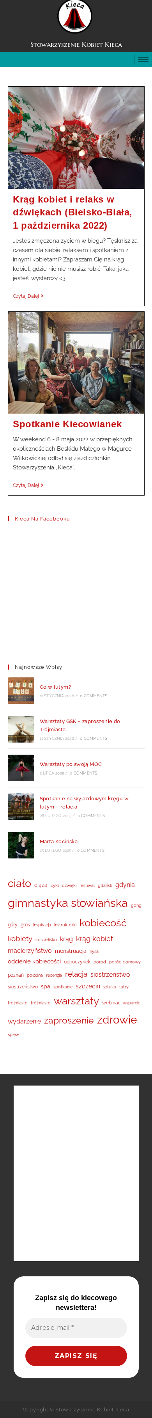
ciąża (41, 885)
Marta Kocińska (59, 841)
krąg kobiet (94, 939)
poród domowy (125, 962)
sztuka (109, 986)
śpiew (13, 1034)
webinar (111, 1003)
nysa (94, 951)
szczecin (88, 986)
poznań (16, 975)
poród (100, 962)
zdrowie (117, 1019)
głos (25, 925)
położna (35, 975)
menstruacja (71, 951)
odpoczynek (77, 962)
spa (45, 986)
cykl (55, 885)
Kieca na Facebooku (42, 519)
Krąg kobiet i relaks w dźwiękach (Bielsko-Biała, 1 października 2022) (73, 212)
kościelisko (46, 939)
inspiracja (42, 924)
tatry (124, 986)
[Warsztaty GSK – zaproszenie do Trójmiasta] (21, 729)
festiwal (87, 885)
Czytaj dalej (28, 296)
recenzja (54, 975)
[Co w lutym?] (21, 690)
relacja (76, 974)
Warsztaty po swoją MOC (71, 764)
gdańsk (105, 885)
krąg (66, 939)
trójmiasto (41, 1002)
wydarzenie (24, 1021)
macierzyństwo (30, 950)
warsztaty (76, 1001)
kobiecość (103, 923)
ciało (19, 883)
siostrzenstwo (110, 974)
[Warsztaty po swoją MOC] (21, 768)
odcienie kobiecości (34, 961)
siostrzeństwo (23, 987)
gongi (136, 905)
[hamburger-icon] (143, 59)
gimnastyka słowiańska (68, 903)
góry (13, 925)
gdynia (125, 884)
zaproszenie (69, 1020)
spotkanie (62, 986)
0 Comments (93, 696)
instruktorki (65, 924)
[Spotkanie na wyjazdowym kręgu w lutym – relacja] (21, 806)
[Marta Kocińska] (21, 845)
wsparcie (131, 1002)
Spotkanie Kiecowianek (67, 424)
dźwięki (69, 885)
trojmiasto (18, 1002)
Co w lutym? (55, 687)
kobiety (20, 939)
